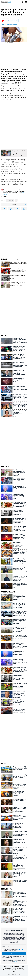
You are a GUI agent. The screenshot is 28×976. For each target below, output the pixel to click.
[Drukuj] (11, 208)
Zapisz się (14, 954)
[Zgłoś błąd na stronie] (24, 208)
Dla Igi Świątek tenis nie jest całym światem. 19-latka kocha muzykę (19, 153)
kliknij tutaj (16, 961)
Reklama (16, 966)
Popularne (14, 259)
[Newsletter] (4, 208)
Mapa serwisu (7, 970)
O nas (11, 966)
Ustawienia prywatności (18, 970)
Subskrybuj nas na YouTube (11, 20)
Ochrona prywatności (17, 968)
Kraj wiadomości (22, 259)
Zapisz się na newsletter (10, 24)
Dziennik (2, 5)
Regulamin (8, 968)
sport (7, 5)
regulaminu (20, 949)
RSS (14, 971)
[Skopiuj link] (17, 208)
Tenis (12, 5)
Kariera (22, 966)
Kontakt (6, 966)
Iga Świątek (9, 200)
